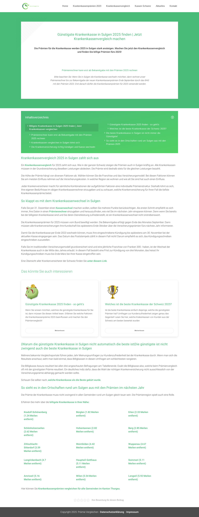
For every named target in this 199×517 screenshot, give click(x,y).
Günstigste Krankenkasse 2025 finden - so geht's (134, 124)
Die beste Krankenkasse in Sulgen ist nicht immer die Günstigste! (133, 135)
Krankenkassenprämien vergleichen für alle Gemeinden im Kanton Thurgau (79, 489)
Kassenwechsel (64, 208)
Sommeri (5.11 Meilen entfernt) (137, 461)
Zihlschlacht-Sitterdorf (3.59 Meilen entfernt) (32, 447)
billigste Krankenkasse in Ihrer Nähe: (69, 402)
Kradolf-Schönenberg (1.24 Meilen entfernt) (35, 416)
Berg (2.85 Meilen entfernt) (138, 429)
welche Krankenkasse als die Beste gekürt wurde (74, 380)
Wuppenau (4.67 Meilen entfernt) (137, 445)
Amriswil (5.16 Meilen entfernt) (32, 477)
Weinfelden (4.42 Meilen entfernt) (85, 445)
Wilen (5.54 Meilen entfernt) (86, 477)
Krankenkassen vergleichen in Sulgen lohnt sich (55, 142)
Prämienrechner (58, 211)
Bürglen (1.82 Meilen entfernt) (87, 414)
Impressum (132, 512)
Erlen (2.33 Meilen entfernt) (138, 414)
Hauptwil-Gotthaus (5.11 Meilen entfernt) (86, 463)
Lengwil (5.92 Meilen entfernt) (139, 477)
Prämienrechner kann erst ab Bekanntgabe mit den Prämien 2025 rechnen (61, 137)
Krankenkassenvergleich (38, 165)
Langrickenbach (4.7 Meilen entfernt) (35, 461)
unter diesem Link (97, 261)
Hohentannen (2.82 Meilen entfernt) (86, 429)
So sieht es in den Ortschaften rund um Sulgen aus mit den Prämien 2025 (136, 142)
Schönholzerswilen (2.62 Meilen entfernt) (34, 431)
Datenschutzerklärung (112, 512)
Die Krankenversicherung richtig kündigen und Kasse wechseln (63, 147)
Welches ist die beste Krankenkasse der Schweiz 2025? (138, 128)
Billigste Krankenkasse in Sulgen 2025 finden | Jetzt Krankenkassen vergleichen (55, 128)
